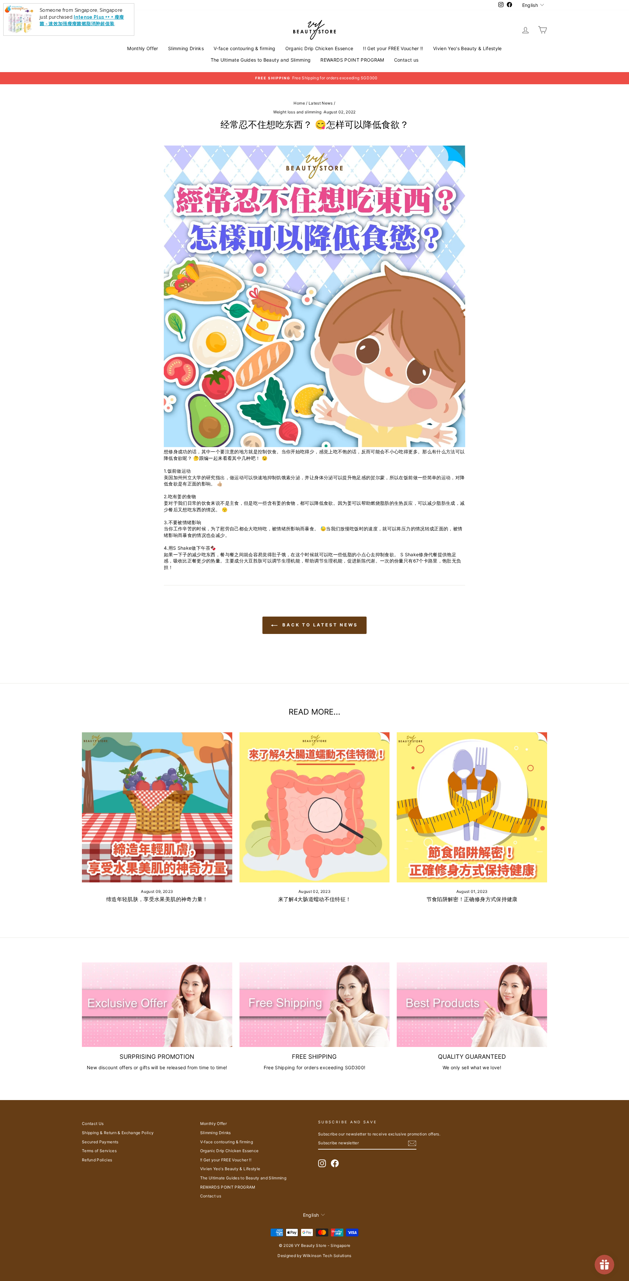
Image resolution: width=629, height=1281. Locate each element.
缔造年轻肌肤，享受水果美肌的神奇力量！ (157, 899)
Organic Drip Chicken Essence (319, 48)
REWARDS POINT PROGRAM (352, 60)
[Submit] (412, 1143)
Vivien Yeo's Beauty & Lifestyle (467, 48)
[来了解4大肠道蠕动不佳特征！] (314, 807)
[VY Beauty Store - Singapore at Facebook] (335, 1163)
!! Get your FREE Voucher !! (393, 48)
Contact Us (93, 1123)
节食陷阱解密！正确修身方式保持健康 (472, 899)
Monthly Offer (142, 48)
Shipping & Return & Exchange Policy (118, 1132)
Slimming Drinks (186, 48)
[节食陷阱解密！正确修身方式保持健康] (472, 807)
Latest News (321, 103)
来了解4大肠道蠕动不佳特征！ (314, 899)
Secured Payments (100, 1141)
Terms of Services (99, 1150)
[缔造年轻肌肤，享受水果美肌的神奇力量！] (157, 807)
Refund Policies (97, 1159)
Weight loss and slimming (297, 111)
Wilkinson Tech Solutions (327, 1255)
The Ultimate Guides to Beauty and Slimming (261, 60)
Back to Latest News (319, 624)
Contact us (406, 60)
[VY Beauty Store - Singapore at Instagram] (322, 1163)
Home (299, 103)
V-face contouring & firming (244, 48)
